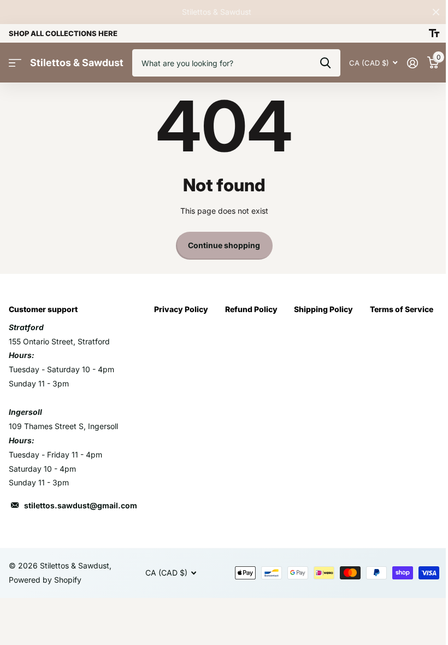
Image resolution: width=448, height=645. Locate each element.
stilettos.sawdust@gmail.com (80, 505)
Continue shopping (224, 245)
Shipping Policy (323, 309)
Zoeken (325, 63)
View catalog (15, 63)
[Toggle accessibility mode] (434, 33)
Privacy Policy (181, 309)
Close (436, 12)
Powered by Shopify (45, 579)
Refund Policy (251, 309)
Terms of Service (401, 309)
